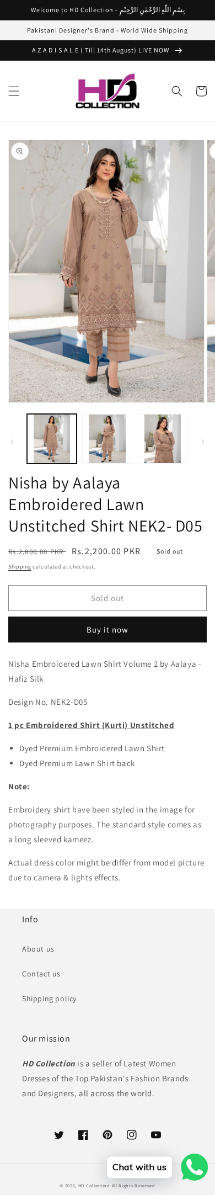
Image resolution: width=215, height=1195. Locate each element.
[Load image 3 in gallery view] (162, 439)
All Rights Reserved (133, 1185)
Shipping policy (49, 998)
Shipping (19, 566)
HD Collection (94, 1185)
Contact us (41, 974)
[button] (14, 91)
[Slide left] (12, 441)
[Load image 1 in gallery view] (52, 439)
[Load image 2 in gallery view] (107, 439)
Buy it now (107, 629)
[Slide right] (203, 441)
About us (38, 949)
